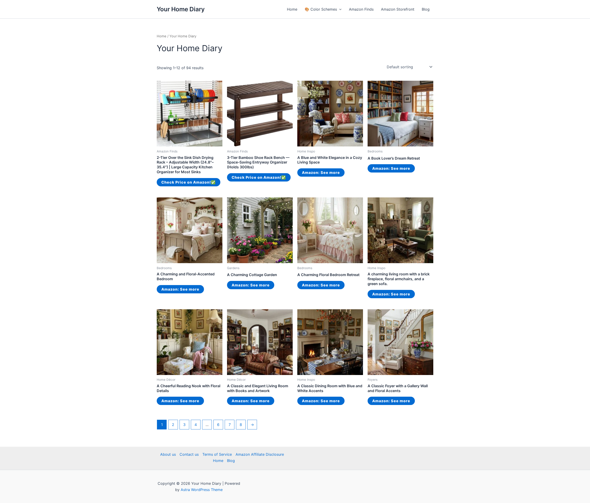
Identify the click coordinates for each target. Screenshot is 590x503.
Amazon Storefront (397, 9)
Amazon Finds (361, 9)
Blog (426, 9)
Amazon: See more (321, 172)
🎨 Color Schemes (321, 9)
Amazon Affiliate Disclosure (260, 454)
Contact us (189, 454)
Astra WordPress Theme (202, 489)
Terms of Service (217, 454)
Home (292, 9)
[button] (339, 9)
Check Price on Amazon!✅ (188, 182)
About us (168, 454)
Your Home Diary (181, 9)
